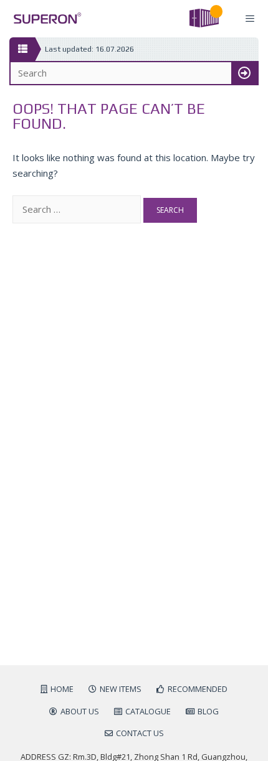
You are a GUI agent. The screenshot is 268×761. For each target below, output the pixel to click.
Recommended (197, 688)
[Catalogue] (22, 49)
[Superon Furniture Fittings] (44, 18)
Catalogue (148, 711)
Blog (208, 711)
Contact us (140, 733)
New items (120, 688)
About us (79, 711)
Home (62, 688)
